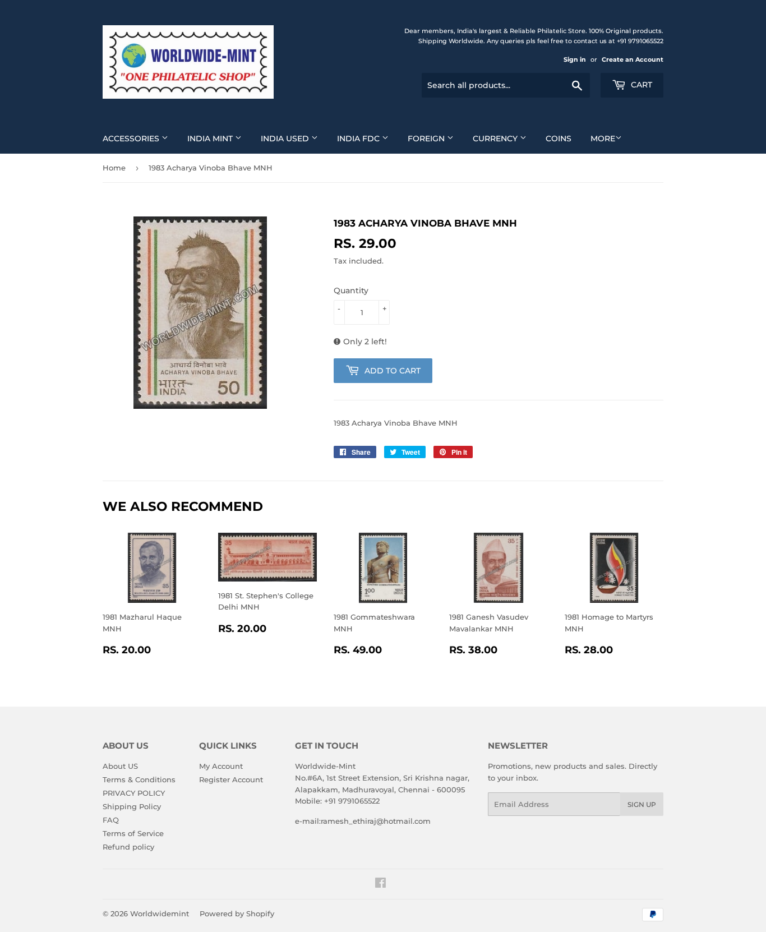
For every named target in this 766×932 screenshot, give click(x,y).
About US (120, 766)
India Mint (211, 138)
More (602, 138)
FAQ (111, 819)
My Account (221, 766)
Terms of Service (133, 833)
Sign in (575, 59)
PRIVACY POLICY (134, 792)
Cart (640, 85)
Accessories (132, 138)
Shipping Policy (132, 806)
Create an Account (632, 59)
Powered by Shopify (237, 913)
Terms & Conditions (139, 779)
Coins (558, 138)
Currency (496, 138)
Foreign (427, 138)
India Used (286, 138)
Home (114, 167)
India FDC (359, 138)
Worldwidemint (159, 913)
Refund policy (128, 846)
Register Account (231, 779)
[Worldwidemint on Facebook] (380, 884)
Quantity (351, 290)
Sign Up (641, 804)
